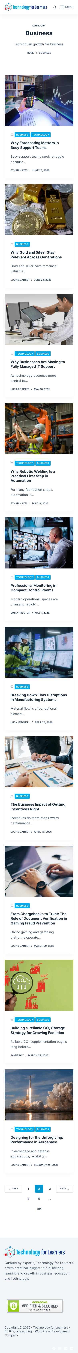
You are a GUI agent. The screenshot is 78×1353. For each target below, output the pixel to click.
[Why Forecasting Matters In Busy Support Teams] (39, 100)
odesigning (24, 1331)
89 (39, 1208)
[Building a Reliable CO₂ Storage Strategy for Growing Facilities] (39, 985)
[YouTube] (71, 1348)
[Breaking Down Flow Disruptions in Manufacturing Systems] (39, 652)
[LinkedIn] (65, 1348)
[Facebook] (53, 1348)
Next (63, 1188)
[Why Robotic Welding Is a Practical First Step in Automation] (39, 428)
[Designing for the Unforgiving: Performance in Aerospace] (39, 1094)
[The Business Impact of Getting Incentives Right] (39, 761)
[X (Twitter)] (59, 1348)
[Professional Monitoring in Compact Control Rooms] (39, 542)
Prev (15, 1188)
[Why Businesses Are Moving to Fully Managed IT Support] (39, 319)
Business (22, 134)
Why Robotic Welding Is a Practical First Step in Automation (33, 476)
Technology (40, 134)
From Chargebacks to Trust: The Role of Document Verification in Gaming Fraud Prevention (39, 918)
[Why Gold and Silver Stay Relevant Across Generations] (39, 209)
